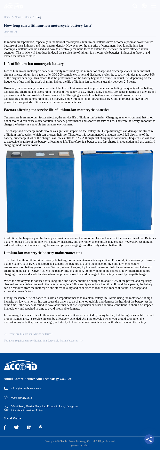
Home (7, 17)
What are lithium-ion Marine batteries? (30, 334)
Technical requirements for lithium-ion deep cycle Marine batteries (41, 340)
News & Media (23, 17)
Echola (86, 445)
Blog (38, 17)
